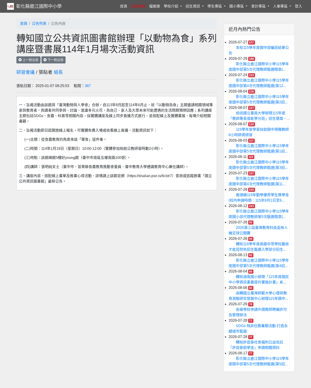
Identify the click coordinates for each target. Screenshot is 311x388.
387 (88, 86)
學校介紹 (171, 6)
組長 (58, 72)
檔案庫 (154, 6)
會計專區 (259, 6)
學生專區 (215, 6)
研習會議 (25, 72)
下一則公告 (55, 60)
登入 (298, 6)
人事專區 (280, 6)
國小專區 (237, 6)
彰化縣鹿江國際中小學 (39, 6)
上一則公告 (30, 60)
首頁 (124, 6)
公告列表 (39, 23)
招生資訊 (193, 6)
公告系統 (138, 6)
